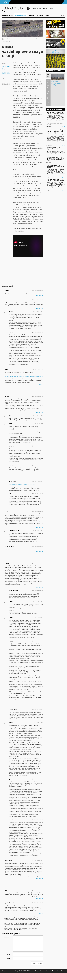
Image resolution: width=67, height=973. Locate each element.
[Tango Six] (16, 8)
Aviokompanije (7, 15)
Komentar (6, 937)
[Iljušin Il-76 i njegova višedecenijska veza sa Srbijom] (57, 77)
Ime (8, 954)
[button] (63, 15)
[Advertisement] (28, 271)
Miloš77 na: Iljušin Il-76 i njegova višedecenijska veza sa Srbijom (55, 180)
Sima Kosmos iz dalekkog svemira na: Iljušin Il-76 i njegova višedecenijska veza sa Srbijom (56, 130)
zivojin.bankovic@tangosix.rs (6, 73)
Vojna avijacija (20, 15)
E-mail (8, 959)
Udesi (47, 15)
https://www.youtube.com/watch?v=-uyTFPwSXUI (22, 484)
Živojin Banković (6, 67)
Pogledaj (63, 126)
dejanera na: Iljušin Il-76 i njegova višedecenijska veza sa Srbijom (55, 149)
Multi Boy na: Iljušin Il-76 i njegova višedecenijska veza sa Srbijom (55, 166)
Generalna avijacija (36, 15)
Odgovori (40, 295)
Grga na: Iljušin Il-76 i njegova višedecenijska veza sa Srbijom (55, 113)
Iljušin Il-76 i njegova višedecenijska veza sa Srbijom (57, 83)
